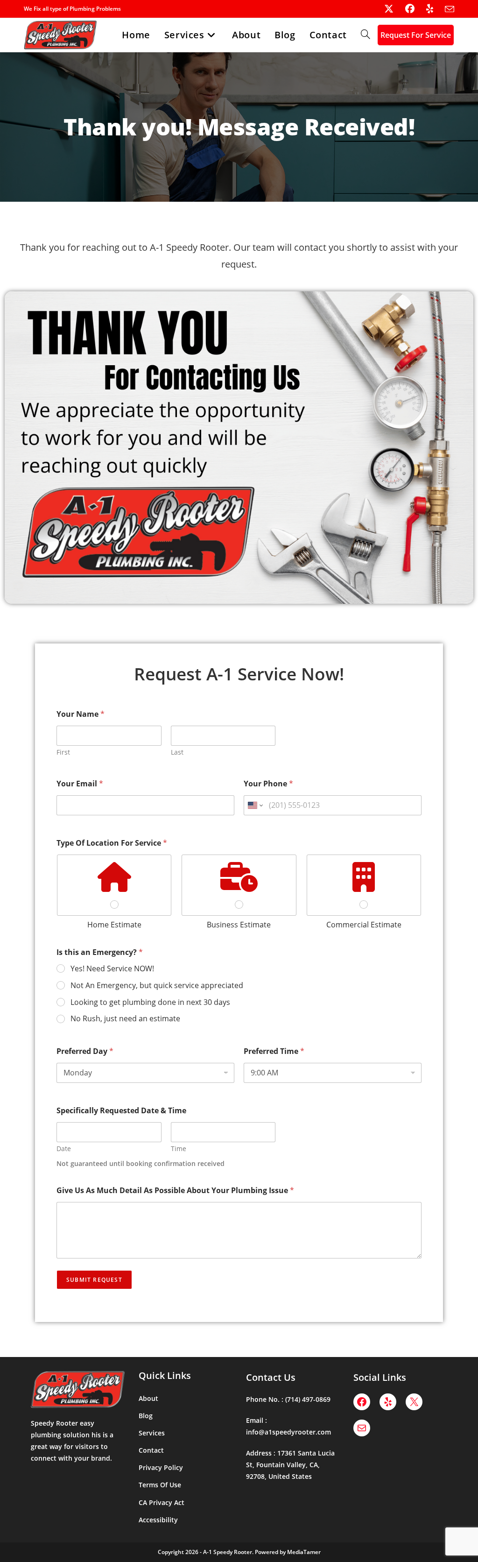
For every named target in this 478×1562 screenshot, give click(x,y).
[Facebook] (361, 1401)
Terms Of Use (160, 1484)
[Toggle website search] (365, 35)
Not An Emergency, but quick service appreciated (156, 985)
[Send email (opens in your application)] (443, 9)
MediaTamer (304, 1552)
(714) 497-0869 (307, 1399)
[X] (414, 1401)
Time (178, 1148)
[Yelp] (388, 1401)
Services (152, 1432)
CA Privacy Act (161, 1502)
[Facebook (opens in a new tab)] (404, 9)
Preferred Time (274, 1051)
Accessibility (158, 1519)
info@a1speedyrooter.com (288, 1432)
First (63, 752)
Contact (151, 1450)
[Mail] (361, 1428)
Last (177, 752)
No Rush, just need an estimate (125, 1019)
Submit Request (94, 1280)
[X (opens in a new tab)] (383, 9)
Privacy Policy (161, 1467)
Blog (146, 1415)
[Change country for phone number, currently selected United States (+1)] (255, 805)
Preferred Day (84, 1051)
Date (63, 1148)
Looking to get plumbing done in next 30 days (150, 1002)
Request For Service (415, 35)
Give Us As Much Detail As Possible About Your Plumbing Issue (175, 1190)
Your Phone (268, 783)
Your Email (79, 783)
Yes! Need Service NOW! (112, 969)
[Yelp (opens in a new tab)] (424, 9)
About (148, 1398)
